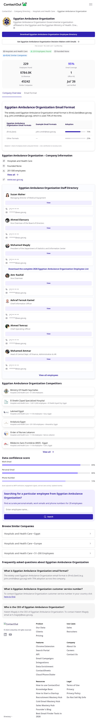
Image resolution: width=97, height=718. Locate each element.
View (48, 203)
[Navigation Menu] (90, 4)
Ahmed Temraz (19, 325)
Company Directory (22, 11)
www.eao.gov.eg (15, 179)
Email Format (30, 93)
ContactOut (7, 11)
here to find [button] (9, 596)
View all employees (48, 375)
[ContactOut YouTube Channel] (10, 674)
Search (50, 516)
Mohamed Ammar (20, 350)
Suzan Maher (17, 194)
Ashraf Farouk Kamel (22, 300)
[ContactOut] (16, 4)
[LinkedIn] (14, 28)
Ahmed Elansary (19, 219)
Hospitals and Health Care (44, 11)
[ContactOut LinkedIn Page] (5, 674)
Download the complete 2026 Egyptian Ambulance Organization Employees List (48, 269)
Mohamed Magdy (20, 245)
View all (47, 451)
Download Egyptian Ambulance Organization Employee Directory (48, 34)
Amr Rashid (16, 275)
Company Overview (12, 93)
